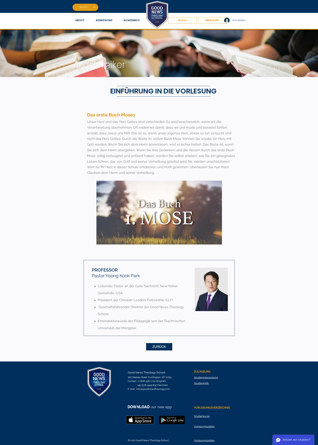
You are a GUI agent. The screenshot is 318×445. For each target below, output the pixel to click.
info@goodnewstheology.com (153, 389)
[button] (83, 20)
